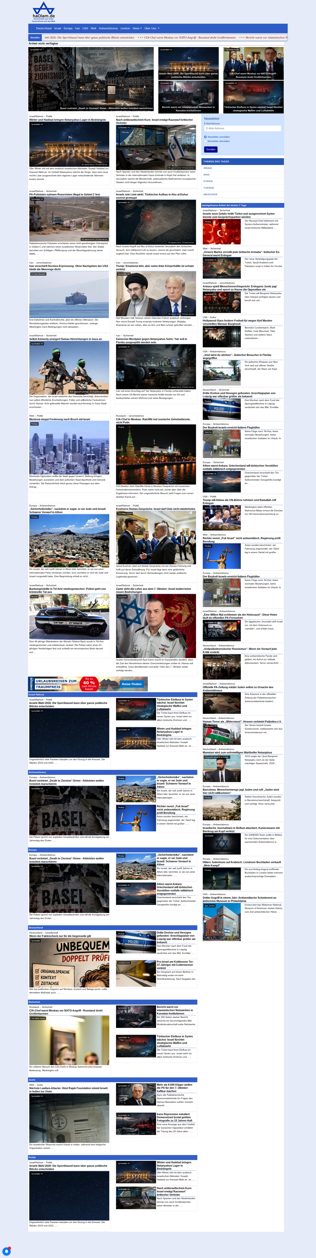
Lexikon (125, 28)
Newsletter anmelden (219, 137)
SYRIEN (208, 181)
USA (85, 28)
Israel (57, 28)
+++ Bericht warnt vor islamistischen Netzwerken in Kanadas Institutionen (225, 37)
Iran (77, 28)
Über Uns (151, 28)
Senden (210, 149)
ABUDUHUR (210, 194)
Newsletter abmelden (219, 141)
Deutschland (44, 28)
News (136, 28)
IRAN (206, 174)
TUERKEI (208, 188)
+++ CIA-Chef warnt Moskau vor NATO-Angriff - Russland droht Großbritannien (128, 37)
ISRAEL (207, 168)
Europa (68, 28)
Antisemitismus (108, 28)
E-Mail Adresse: (212, 123)
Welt (93, 28)
